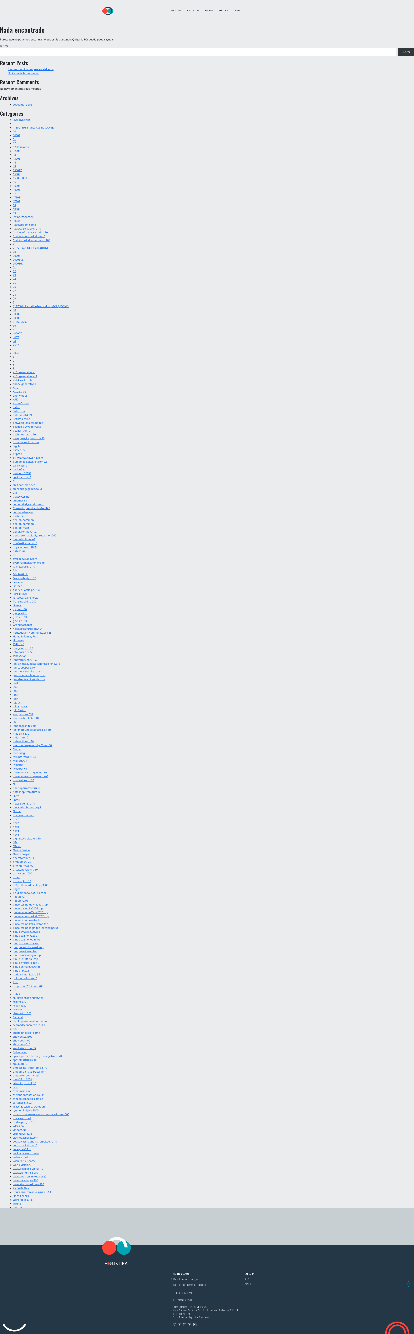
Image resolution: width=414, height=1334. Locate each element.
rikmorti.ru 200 (22, 1013)
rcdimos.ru (19, 1001)
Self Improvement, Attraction (31, 1021)
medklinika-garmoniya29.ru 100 (32, 745)
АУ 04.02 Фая (21, 1188)
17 (14, 193)
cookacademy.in (23, 512)
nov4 (16, 831)
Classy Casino (21, 496)
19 (14, 213)
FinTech (17, 586)
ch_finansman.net (24, 485)
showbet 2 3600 (22, 1036)
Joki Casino (19, 710)
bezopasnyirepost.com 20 (28, 438)
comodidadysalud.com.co (28, 504)
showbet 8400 (21, 1040)
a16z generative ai (24, 372)
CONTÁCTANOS (247, 1226)
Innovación (20, 656)
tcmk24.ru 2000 (22, 1079)
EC (14, 555)
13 (14, 155)
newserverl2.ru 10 (24, 803)
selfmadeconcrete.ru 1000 (29, 1025)
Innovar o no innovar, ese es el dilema (31, 69)
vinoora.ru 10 (21, 1130)
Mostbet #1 (20, 768)
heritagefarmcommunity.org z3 (32, 632)
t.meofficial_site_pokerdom (29, 1071)
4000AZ (17, 333)
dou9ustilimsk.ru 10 (25, 543)
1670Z (16, 189)
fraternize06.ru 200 (24, 601)
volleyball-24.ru (22, 1149)
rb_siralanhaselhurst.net (28, 998)
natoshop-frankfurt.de (27, 792)
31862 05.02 (20, 322)
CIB (15, 493)
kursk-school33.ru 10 (26, 718)
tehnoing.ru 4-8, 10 (24, 1083)
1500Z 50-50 (20, 178)
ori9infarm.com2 (23, 865)
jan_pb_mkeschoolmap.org (29, 675)
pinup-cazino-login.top (27, 939)
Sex (15, 1029)
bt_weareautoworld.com (28, 458)
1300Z (16, 158)
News (16, 799)
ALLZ (16, 388)
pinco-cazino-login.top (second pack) (35, 928)
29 (14, 298)
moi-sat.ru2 (20, 761)
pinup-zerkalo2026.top (27, 966)
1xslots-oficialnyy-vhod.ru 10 (30, 232)
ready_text (19, 1005)
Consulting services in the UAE (31, 508)
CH (14, 481)
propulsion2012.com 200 (28, 986)
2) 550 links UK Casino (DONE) (31, 248)
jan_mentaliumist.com (26, 671)
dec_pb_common (23, 524)
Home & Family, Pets (25, 636)
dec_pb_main (21, 527)
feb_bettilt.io (20, 574)
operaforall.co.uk (23, 858)
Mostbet (18, 764)
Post (15, 982)
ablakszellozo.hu (23, 380)
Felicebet (18, 582)
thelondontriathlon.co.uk (28, 1095)
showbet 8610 (21, 1044)
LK (14, 722)
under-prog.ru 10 (23, 1122)
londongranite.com (25, 726)
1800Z (16, 209)
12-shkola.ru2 (21, 147)
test (15, 1087)
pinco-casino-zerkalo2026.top (31, 916)
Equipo (209, 11)
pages (16, 889)
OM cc (17, 846)
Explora (223, 11)
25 (14, 283)
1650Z (16, 186)
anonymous (20, 395)
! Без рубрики (21, 120)
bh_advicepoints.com (26, 442)
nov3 (16, 827)
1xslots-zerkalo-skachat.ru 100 (31, 240)
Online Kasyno (22, 854)
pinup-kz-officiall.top (25, 959)
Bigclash (18, 446)
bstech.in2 (19, 450)
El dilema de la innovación (23, 73)
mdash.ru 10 (20, 737)
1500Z (16, 174)
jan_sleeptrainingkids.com (29, 679)
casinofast (19, 469)
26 (14, 287)
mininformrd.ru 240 (25, 757)
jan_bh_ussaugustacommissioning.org (36, 663)
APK (15, 399)
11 (14, 139)
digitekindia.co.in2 (24, 539)
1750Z (16, 197)
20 (14, 252)
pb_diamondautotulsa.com (29, 893)
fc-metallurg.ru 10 (24, 566)
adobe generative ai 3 (26, 384)
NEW (16, 796)
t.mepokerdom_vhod (26, 1075)
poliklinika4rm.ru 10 (25, 978)
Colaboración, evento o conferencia (189, 1284)
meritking (19, 753)
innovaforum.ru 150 (25, 660)
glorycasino (20, 613)
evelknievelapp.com (25, 559)
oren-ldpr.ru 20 (22, 862)
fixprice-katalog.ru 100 (26, 590)
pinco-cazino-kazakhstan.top (30, 924)
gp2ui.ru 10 (20, 617)
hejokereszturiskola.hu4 (28, 628)
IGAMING (18, 644)
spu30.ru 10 (20, 1064)
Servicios (176, 11)
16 (14, 182)
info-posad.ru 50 (23, 652)
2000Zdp (18, 263)
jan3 (15, 691)
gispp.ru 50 (20, 609)
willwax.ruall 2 (21, 1157)
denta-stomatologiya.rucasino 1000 (34, 535)
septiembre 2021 (23, 104)
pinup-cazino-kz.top (25, 935)
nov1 (16, 819)
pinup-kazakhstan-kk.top (28, 947)
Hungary (18, 640)
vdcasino (18, 1126)
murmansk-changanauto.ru (30, 772)
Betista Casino (21, 419)
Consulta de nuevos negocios (187, 1279)
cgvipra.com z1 (22, 477)
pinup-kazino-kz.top (25, 951)
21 (14, 267)
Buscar (4, 46)
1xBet (16, 221)
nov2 (16, 823)
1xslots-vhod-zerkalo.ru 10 (29, 236)
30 (14, 310)
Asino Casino (21, 403)
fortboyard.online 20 (25, 597)
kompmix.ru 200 (23, 714)
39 (14, 325)
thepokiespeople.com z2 (28, 1099)
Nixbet (17, 811)
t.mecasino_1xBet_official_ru (30, 1067)
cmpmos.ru (20, 500)
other (16, 877)
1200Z (16, 151)
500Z (16, 353)
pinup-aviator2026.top (26, 932)
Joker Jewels (20, 706)
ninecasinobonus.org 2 (27, 807)
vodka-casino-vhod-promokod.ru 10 (35, 1141)
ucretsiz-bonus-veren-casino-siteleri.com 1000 (41, 1114)
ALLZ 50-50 (19, 392)
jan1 (15, 683)
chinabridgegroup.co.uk (28, 489)
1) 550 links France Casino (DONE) (33, 127)
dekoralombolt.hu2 (25, 531)
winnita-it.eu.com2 (24, 1161)
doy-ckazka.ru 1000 (25, 547)
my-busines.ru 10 (23, 780)
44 (14, 341)
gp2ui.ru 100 (20, 621)
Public (16, 994)
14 (14, 162)
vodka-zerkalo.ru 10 (25, 1145)
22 (14, 271)
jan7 (15, 698)
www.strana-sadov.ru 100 (28, 1184)
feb (15, 570)
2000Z (16, 256)
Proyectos (193, 11)
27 (14, 291)
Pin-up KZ (19, 897)
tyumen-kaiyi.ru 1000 (25, 1110)
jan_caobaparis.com (25, 667)
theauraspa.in (21, 1091)
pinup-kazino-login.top (27, 955)
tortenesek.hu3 (22, 1102)
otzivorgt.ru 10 (22, 881)
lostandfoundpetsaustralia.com (32, 730)
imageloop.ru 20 (23, 648)
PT (14, 990)
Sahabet (18, 1017)
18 (14, 205)
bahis (16, 407)
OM (15, 842)
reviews (17, 1009)
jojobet (17, 702)
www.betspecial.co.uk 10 (28, 1169)
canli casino (20, 465)
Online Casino (21, 850)
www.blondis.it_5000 (25, 1172)
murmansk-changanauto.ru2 (30, 776)
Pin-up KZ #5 (20, 900)
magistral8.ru (21, 733)
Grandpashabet (22, 625)
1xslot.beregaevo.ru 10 (27, 228)
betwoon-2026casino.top (28, 423)
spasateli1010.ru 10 (25, 1060)
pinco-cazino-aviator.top (27, 920)
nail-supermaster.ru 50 (26, 788)
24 (14, 279)
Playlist (248, 1283)
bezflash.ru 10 (21, 430)
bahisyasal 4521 (22, 415)
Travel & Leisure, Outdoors (29, 1106)
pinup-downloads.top (26, 943)
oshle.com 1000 (22, 873)
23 (14, 275)
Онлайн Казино (23, 1200)
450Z (16, 345)
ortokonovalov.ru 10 (25, 869)
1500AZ (17, 170)
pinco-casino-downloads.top (30, 904)
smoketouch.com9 (24, 1048)
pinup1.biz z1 (21, 970)
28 (14, 294)
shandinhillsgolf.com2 (26, 1033)
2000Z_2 (18, 259)
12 (14, 143)
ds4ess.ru (19, 551)
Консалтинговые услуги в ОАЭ (32, 1192)
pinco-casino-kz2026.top (28, 908)
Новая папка (21, 1196)
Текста (17, 1203)
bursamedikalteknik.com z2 (30, 461)
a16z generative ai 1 (25, 376)
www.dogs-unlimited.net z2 (29, 1176)
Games (17, 605)
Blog (247, 1278)
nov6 (16, 834)
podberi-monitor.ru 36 (26, 974)
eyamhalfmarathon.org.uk (29, 562)
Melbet (17, 749)
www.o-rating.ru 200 (25, 1180)
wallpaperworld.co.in (26, 1153)
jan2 (15, 687)
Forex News (20, 594)
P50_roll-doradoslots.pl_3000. (31, 885)
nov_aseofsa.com (23, 815)
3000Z (16, 314)
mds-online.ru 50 (23, 741)
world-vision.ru (22, 1165)
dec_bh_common (23, 520)
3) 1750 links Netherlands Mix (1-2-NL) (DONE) (41, 306)
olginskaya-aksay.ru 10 (27, 838)
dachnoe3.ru (20, 516)
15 (14, 166)
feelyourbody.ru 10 (24, 578)
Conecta (238, 11)
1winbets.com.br (23, 217)
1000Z (16, 135)
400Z (16, 337)
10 (14, 131)
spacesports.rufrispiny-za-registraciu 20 (37, 1056)
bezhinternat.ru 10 (24, 434)
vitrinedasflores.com (25, 1137)
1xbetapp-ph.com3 (24, 224)
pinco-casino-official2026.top (30, 912)
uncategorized (22, 1118)
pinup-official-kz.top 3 (26, 963)
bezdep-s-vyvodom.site (27, 426)
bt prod (17, 454)
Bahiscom (19, 411)
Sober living (20, 1052)
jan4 (15, 695)
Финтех (17, 1207)
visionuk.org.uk (22, 1134)
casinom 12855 (22, 473)
